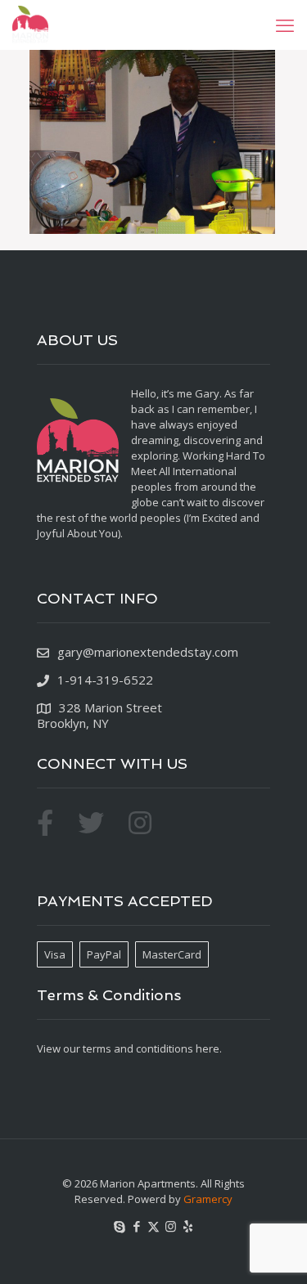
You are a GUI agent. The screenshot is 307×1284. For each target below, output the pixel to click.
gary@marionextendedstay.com (147, 652)
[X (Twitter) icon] (153, 1226)
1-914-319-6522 (105, 679)
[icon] (188, 1226)
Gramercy (208, 1199)
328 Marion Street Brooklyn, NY (99, 715)
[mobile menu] (285, 24)
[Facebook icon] (136, 1226)
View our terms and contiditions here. (129, 1048)
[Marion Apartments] (30, 24)
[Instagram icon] (171, 1226)
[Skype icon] (119, 1226)
